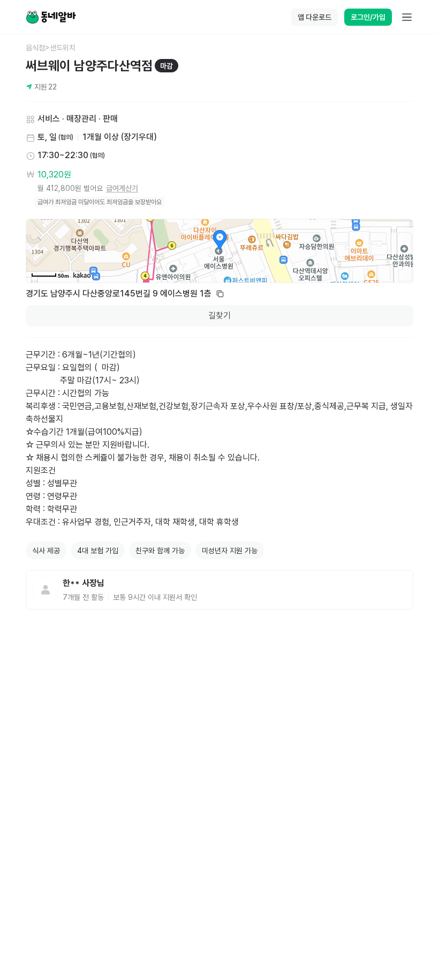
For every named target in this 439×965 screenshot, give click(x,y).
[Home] (51, 17)
